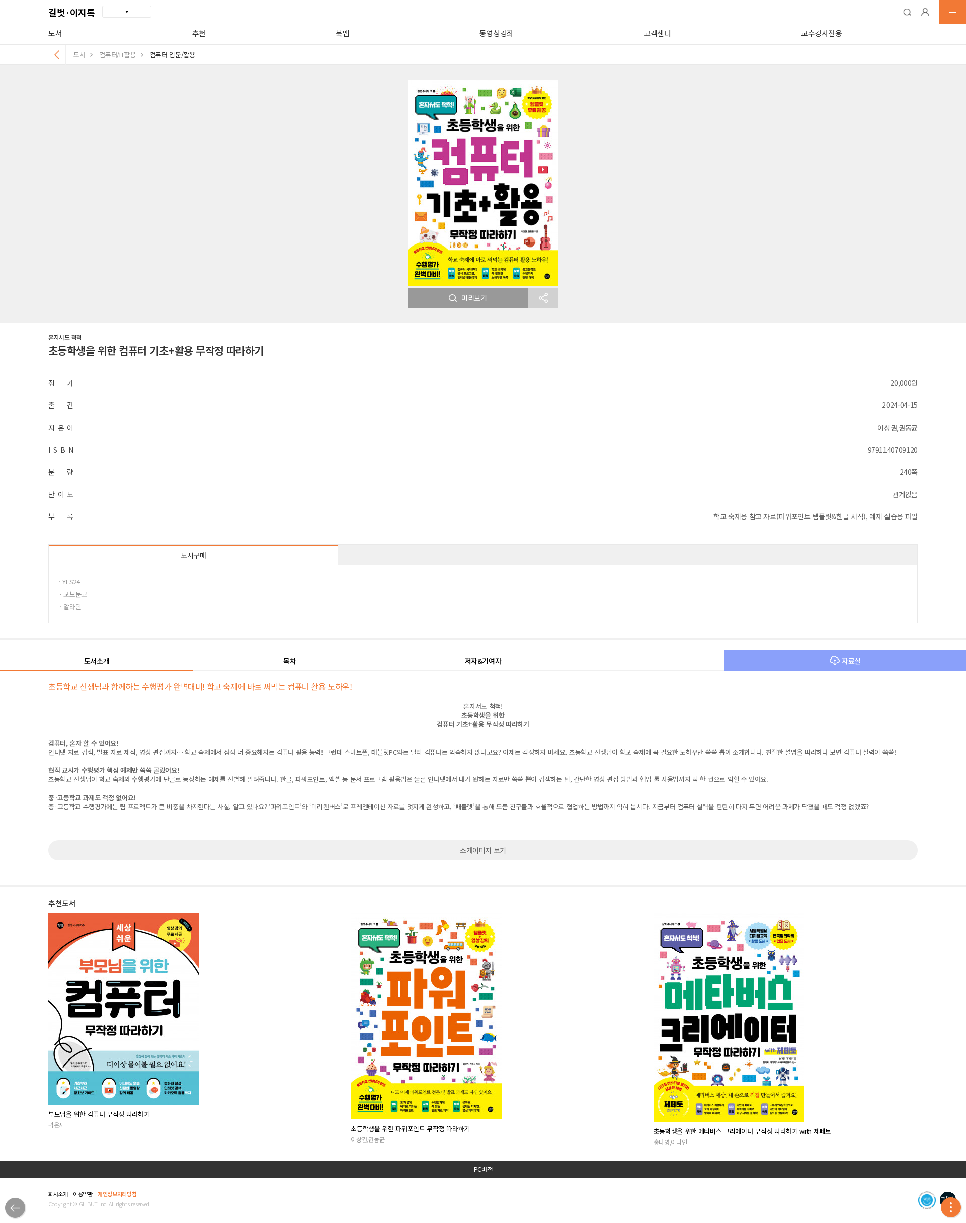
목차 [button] (289, 661)
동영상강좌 (496, 33)
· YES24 (69, 581)
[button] (907, 12)
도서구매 (193, 555)
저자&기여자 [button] (483, 661)
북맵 (342, 33)
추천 (199, 33)
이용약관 (83, 1194)
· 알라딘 (70, 606)
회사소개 (58, 1194)
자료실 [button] (851, 661)
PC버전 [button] (483, 1169)
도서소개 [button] (97, 661)
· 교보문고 (73, 594)
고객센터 (657, 33)
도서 (55, 33)
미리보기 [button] (474, 298)
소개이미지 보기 (483, 850)
